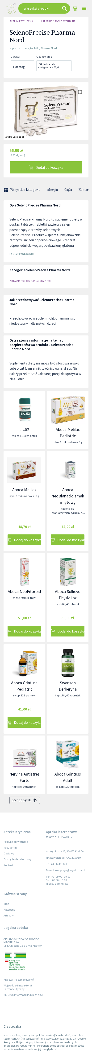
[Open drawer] (84, 8)
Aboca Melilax (24, 489)
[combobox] (44, 8)
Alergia (52, 190)
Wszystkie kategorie (25, 190)
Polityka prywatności (16, 841)
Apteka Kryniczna (21, 21)
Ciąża (68, 190)
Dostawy (9, 853)
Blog (6, 903)
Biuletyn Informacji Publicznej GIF (24, 995)
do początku (21, 800)
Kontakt (8, 865)
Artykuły (9, 915)
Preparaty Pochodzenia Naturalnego (58, 21)
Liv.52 (24, 429)
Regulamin (10, 847)
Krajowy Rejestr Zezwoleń (19, 979)
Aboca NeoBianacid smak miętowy (67, 496)
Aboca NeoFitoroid (24, 591)
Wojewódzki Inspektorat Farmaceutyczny (18, 987)
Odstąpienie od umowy (17, 859)
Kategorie (9, 909)
